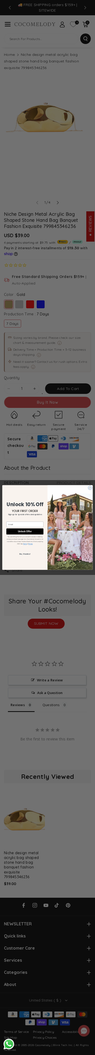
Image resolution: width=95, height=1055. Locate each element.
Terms (25, 544)
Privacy (30, 544)
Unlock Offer (25, 531)
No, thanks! (24, 554)
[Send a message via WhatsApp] (9, 1044)
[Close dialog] (90, 488)
